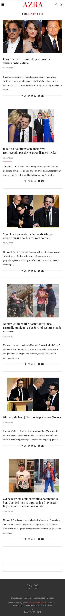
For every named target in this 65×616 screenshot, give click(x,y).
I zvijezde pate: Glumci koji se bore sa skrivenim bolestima (26, 61)
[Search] (56, 4)
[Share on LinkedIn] (32, 95)
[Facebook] (29, 586)
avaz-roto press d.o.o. (36, 602)
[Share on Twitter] (25, 95)
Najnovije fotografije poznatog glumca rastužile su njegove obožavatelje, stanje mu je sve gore (32, 327)
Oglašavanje (39, 597)
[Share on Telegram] (39, 95)
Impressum (16, 597)
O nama (50, 597)
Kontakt (28, 597)
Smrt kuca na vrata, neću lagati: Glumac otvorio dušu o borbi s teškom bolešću (28, 236)
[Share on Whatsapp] (35, 95)
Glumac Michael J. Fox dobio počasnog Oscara (32, 417)
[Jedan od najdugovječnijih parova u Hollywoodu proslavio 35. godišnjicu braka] (32, 125)
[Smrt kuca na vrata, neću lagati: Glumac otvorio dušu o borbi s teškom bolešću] (32, 211)
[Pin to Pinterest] (29, 95)
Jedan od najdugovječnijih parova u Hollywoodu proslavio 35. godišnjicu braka (29, 150)
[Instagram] (36, 586)
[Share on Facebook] (22, 95)
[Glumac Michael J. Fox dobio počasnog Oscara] (32, 394)
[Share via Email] (42, 95)
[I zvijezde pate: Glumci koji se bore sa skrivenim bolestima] (32, 36)
